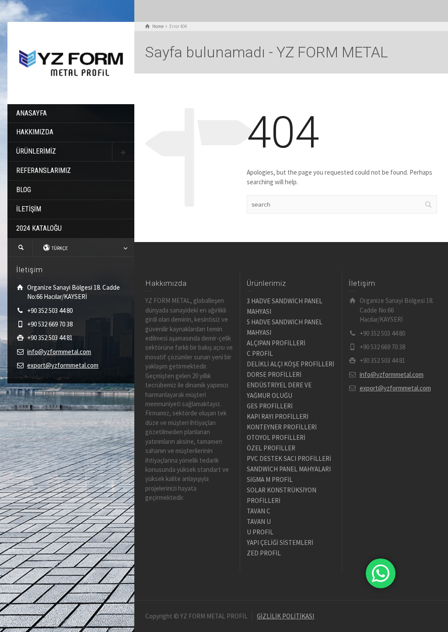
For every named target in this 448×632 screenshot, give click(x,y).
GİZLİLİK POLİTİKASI (285, 616)
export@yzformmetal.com (62, 365)
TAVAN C (258, 511)
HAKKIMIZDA (34, 132)
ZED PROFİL (264, 553)
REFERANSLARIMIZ (43, 170)
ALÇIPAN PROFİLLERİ (276, 343)
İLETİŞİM (28, 209)
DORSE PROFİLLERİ (274, 374)
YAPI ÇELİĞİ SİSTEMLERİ (280, 542)
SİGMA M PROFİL (270, 479)
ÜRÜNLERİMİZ (36, 151)
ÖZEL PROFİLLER (271, 448)
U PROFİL (260, 532)
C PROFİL (260, 353)
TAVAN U (259, 521)
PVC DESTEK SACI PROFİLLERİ (289, 458)
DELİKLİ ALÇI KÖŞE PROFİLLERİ (290, 364)
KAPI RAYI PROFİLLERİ (277, 416)
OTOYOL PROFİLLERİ (276, 437)
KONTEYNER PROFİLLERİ (282, 427)
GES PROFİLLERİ (270, 406)
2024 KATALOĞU (39, 228)
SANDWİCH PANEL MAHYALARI (289, 469)
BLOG (23, 190)
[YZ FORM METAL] (71, 62)
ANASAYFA (31, 113)
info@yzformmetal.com (59, 352)
